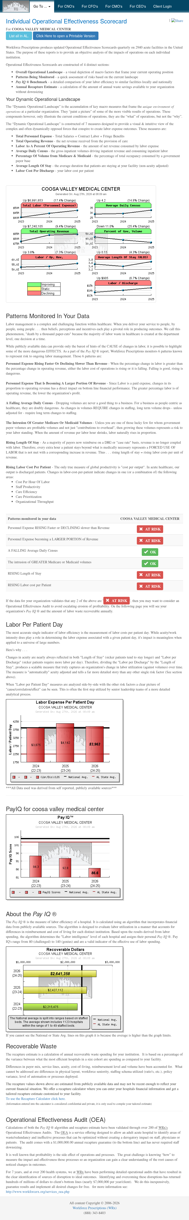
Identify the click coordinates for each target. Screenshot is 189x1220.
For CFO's (90, 6)
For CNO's (66, 6)
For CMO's (113, 6)
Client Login (162, 6)
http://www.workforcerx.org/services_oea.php (37, 1191)
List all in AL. (19, 35)
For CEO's (138, 6)
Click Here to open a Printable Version (65, 35)
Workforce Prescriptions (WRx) (95, 1207)
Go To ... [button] (40, 6)
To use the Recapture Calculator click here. (36, 1098)
